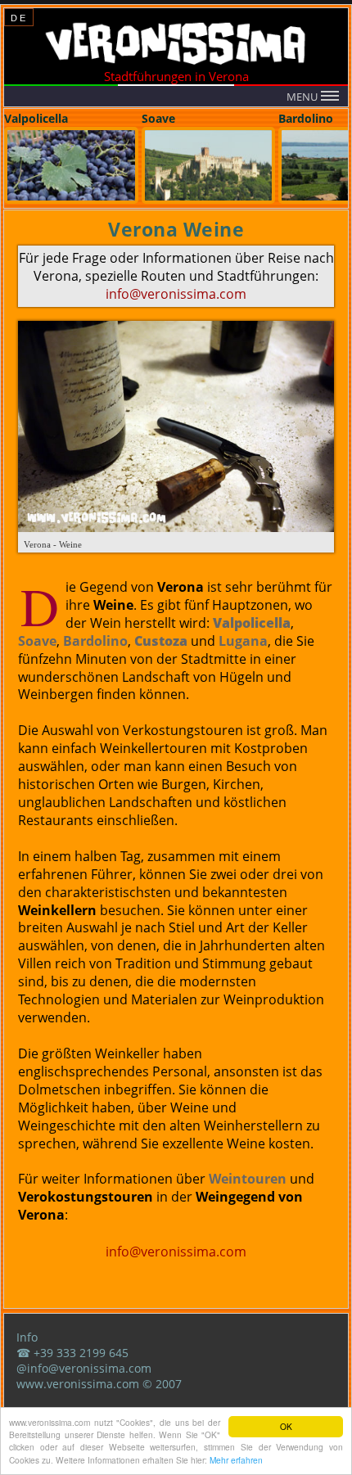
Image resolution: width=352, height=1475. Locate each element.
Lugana (243, 641)
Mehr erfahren (236, 1460)
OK (286, 1426)
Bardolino (95, 641)
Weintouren (248, 1179)
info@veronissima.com (176, 294)
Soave (37, 641)
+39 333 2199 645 (81, 1352)
